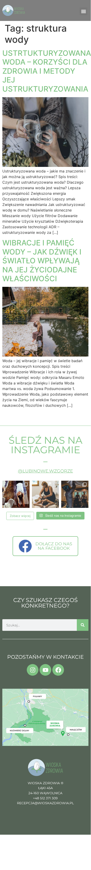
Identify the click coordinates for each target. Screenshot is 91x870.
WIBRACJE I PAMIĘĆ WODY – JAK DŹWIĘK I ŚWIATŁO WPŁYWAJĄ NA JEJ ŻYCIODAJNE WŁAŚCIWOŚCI (41, 260)
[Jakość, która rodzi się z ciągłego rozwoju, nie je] (45, 494)
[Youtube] (45, 670)
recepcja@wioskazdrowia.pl (45, 803)
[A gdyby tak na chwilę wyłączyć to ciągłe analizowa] (74, 494)
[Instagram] (32, 670)
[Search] (82, 625)
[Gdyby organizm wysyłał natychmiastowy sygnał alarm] (16, 494)
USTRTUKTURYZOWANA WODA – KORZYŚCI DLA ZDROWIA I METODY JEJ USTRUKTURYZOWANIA (46, 71)
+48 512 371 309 (45, 798)
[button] (83, 11)
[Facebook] (58, 670)
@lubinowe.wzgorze (45, 471)
